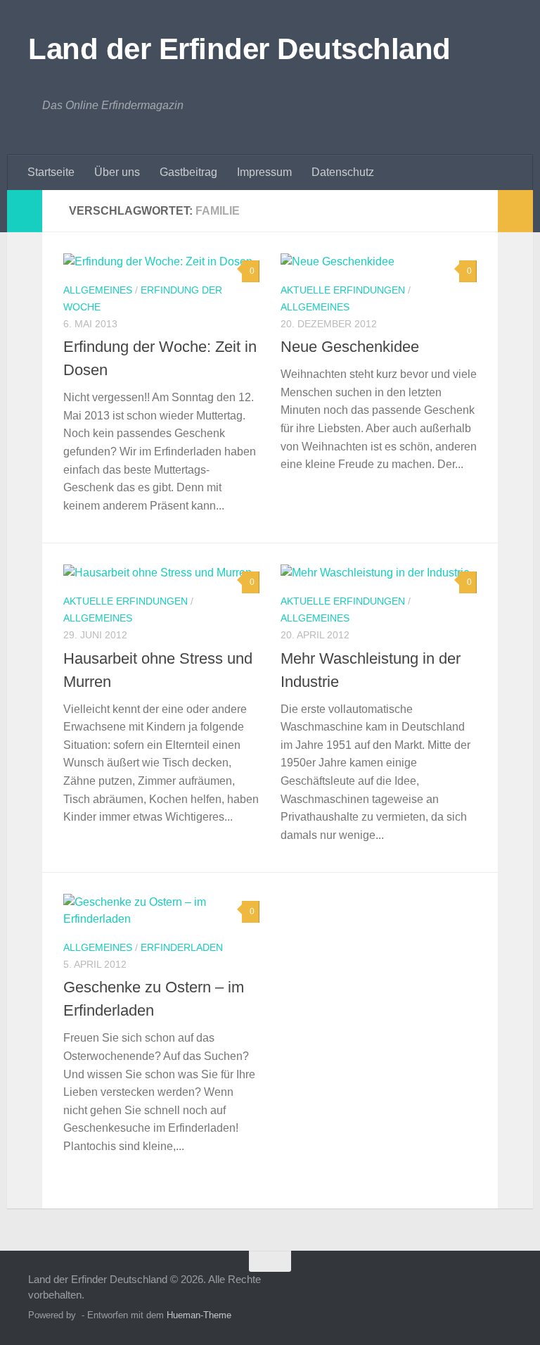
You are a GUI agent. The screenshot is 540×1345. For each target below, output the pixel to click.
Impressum (264, 172)
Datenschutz (342, 172)
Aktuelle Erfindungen (343, 290)
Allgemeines (97, 290)
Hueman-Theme (199, 1315)
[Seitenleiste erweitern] (24, 211)
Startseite (51, 172)
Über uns (117, 172)
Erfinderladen (182, 947)
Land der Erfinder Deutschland (239, 48)
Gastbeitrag (188, 172)
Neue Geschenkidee (350, 346)
